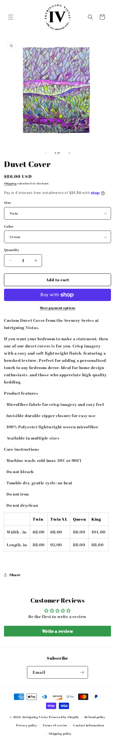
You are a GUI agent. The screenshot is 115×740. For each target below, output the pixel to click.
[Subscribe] (82, 672)
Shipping (10, 183)
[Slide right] (69, 153)
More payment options (57, 308)
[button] (11, 17)
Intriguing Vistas (35, 717)
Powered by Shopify (64, 717)
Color (8, 226)
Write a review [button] (57, 631)
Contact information (88, 725)
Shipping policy (60, 733)
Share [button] (15, 574)
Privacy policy (26, 725)
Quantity (11, 249)
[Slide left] (46, 153)
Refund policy (95, 717)
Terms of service (55, 725)
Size (7, 202)
